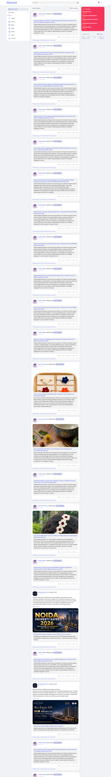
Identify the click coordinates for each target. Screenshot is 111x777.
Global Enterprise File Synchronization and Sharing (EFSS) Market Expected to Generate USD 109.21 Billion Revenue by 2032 (54, 181)
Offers (13, 31)
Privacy (94, 37)
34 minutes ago (41, 15)
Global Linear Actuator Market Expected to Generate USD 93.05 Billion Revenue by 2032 (55, 212)
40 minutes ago (41, 79)
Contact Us (101, 37)
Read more (36, 606)
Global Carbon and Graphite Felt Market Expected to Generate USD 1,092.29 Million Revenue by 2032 (54, 117)
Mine (12, 12)
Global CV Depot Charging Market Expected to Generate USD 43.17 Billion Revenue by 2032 (54, 340)
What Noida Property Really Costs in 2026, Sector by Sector (52, 634)
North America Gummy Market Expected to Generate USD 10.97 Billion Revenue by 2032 (55, 308)
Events (13, 21)
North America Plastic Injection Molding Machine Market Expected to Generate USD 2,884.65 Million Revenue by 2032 (55, 85)
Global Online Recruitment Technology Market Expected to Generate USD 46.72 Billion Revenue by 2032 (55, 21)
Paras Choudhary (43, 364)
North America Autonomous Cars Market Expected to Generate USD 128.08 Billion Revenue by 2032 (55, 660)
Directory (102, 38)
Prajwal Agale (42, 14)
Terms (88, 37)
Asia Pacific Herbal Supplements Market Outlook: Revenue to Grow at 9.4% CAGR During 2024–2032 (55, 149)
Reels (12, 25)
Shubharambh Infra (43, 592)
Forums (13, 38)
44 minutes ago (41, 111)
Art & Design (57, 14)
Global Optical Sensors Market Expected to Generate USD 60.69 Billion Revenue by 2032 (55, 244)
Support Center (85, 38)
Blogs (12, 28)
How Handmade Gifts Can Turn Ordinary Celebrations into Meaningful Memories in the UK (55, 536)
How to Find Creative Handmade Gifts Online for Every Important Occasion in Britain (54, 395)
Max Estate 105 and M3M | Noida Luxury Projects (48, 726)
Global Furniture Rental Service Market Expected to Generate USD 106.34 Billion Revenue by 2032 (54, 53)
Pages (13, 18)
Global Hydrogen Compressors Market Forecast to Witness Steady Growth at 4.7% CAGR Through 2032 (54, 481)
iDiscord (12, 2)
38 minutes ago (41, 47)
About (83, 37)
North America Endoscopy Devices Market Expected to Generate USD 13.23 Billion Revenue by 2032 (55, 750)
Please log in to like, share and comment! (44, 40)
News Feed (14, 9)
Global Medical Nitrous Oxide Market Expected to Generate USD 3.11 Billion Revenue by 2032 (54, 276)
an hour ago (40, 143)
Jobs (12, 35)
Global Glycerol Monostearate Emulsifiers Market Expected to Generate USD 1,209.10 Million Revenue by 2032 (53, 568)
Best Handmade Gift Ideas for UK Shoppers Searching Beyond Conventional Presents (53, 449)
